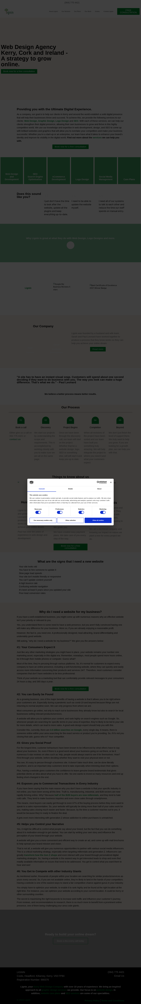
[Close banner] (111, 482)
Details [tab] (70, 489)
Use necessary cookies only (43, 520)
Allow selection (70, 520)
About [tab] (99, 489)
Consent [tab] (42, 489)
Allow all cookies (98, 520)
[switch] (59, 512)
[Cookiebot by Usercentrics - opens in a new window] (98, 482)
